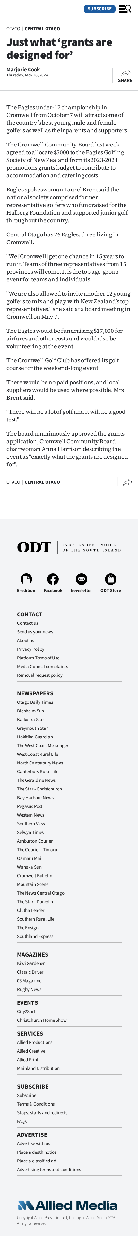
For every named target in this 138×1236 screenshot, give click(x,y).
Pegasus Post (29, 806)
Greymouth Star (32, 728)
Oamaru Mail (29, 858)
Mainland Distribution (38, 1068)
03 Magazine (29, 980)
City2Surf (26, 1011)
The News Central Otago (41, 893)
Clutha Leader (30, 910)
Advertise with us (33, 1143)
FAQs (21, 1121)
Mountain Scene (32, 884)
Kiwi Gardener (31, 963)
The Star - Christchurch (39, 789)
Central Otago (42, 28)
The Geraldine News (36, 780)
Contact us (27, 623)
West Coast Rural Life (37, 754)
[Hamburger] (125, 9)
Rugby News (29, 989)
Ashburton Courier (34, 841)
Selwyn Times (30, 832)
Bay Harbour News (35, 797)
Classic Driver (30, 972)
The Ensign (28, 927)
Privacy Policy (30, 649)
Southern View (31, 823)
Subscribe (100, 8)
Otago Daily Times (35, 702)
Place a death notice (36, 1152)
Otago (13, 28)
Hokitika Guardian (35, 737)
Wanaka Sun (29, 867)
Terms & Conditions (36, 1104)
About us (25, 640)
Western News (30, 815)
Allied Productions (34, 1042)
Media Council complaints (42, 666)
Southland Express (35, 936)
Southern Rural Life (35, 919)
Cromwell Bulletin (34, 875)
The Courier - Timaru (37, 849)
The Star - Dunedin (35, 901)
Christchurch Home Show (42, 1020)
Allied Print (27, 1059)
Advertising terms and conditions (49, 1169)
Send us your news (35, 632)
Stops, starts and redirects (42, 1112)
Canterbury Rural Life (37, 771)
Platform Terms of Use (38, 658)
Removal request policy (40, 675)
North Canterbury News (40, 763)
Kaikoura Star (30, 719)
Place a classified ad (36, 1161)
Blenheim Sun (30, 711)
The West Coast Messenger (42, 745)
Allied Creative (31, 1051)
